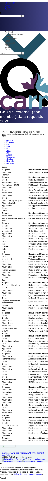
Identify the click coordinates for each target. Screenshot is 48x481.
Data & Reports (11, 39)
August (9, 155)
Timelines (9, 36)
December (10, 163)
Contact (8, 47)
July (8, 153)
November (10, 161)
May (8, 149)
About (7, 45)
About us (32, 453)
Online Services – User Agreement (28, 474)
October (9, 159)
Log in (7, 41)
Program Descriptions (14, 34)
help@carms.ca (22, 453)
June (8, 151)
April (8, 146)
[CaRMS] (24, 91)
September (10, 157)
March (9, 144)
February (10, 142)
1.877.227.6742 (8, 453)
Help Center (10, 43)
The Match (9, 32)
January (9, 140)
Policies (9, 455)
